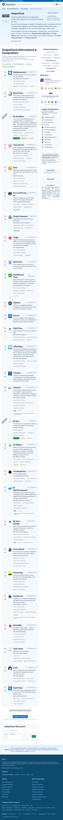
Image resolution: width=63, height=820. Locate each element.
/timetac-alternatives (9, 385)
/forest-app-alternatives (10, 571)
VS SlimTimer (48, 135)
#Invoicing (29, 64)
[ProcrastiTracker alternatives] (10, 193)
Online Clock (57, 57)
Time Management (51, 68)
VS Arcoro (47, 142)
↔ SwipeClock (30, 72)
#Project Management (8, 66)
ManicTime (46, 33)
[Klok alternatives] (10, 168)
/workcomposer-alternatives (11, 486)
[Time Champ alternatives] (10, 522)
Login (60, 0)
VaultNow (50, 185)
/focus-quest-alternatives (10, 547)
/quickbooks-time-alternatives (12, 273)
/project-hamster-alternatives (11, 214)
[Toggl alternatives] (10, 238)
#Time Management (18, 64)
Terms (19, 814)
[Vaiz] (10, 422)
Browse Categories (7, 782)
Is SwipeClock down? (50, 172)
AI (2, 805)
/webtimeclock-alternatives (11, 70)
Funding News (6, 792)
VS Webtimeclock (49, 117)
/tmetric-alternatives (9, 443)
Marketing (24, 807)
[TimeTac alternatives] (10, 388)
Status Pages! (6, 789)
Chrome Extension (7, 787)
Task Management (45, 63)
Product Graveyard (37, 792)
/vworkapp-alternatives (10, 344)
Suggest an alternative (20, 716)
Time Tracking (50, 71)
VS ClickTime (48, 144)
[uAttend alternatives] (10, 303)
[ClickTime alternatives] (10, 329)
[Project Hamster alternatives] (10, 217)
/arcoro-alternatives (9, 313)
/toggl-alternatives (8, 235)
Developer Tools (15, 805)
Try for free (16, 438)
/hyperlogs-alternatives (10, 686)
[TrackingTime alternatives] (10, 472)
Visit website (16, 138)
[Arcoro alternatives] (10, 316)
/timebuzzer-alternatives (10, 594)
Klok (58, 35)
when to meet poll (13, 816)
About (28, 774)
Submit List (5, 794)
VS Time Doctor (48, 122)
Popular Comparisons (53, 18)
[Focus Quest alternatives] (10, 550)
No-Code (7, 805)
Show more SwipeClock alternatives (20, 710)
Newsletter (5, 797)
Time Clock (55, 65)
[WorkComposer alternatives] (10, 488)
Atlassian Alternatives (38, 789)
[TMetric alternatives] (10, 445)
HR (45, 807)
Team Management (47, 65)
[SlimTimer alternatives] (10, 262)
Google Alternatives (37, 787)
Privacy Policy (12, 814)
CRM (3, 807)
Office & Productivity (46, 57)
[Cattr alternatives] (10, 668)
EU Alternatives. (26, 59)
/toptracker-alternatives (10, 647)
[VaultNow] (10, 117)
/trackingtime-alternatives (10, 469)
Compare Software (7, 784)
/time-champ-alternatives (10, 519)
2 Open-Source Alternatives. (13, 59)
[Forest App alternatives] (10, 573)
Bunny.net (34, 814)
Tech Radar (35, 782)
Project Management (50, 60)
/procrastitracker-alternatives (11, 191)
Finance (28, 810)
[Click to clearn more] (31, 750)
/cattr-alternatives (8, 666)
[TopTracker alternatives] (10, 649)
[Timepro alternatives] (10, 373)
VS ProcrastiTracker (50, 127)
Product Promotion (7, 774)
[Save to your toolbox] (5, 21)
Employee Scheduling (50, 52)
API (32, 774)
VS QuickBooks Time (50, 137)
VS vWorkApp (48, 147)
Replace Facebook (37, 784)
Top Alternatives (52, 16)
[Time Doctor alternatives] (10, 145)
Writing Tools (51, 807)
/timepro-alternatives (9, 371)
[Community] (56, 4)
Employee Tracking (47, 55)
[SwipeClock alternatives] (5, 15)
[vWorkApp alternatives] (10, 347)
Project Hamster (31, 38)
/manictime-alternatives (10, 91)
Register (55, 0)
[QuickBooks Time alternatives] (10, 275)
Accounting (31, 807)
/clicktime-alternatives (9, 326)
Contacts (17, 774)
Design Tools (25, 805)
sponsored (32, 751)
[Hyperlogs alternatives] (10, 688)
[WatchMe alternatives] (10, 626)
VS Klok (46, 125)
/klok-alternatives (8, 166)
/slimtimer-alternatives (9, 260)
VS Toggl (47, 132)
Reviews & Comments (53, 20)
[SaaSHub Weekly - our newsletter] (54, 4)
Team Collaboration (55, 63)
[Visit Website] (36, 72)
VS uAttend (47, 139)
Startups (21, 0)
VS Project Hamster (49, 130)
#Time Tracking (6, 64)
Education (34, 810)
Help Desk (9, 807)
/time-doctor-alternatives (10, 143)
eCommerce (39, 807)
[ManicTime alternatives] (10, 94)
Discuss (23, 774)
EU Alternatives (51, 158)
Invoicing (55, 55)
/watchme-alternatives (9, 623)
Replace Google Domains (39, 797)
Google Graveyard (37, 794)
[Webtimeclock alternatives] (10, 73)
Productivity (16, 807)
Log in (6, 734)
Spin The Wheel (51, 814)
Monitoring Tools (20, 810)
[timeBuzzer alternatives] (10, 597)
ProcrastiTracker (16, 38)
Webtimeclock (37, 33)
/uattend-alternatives (9, 301)
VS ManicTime (48, 120)
